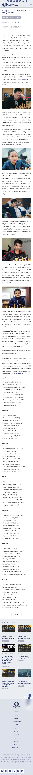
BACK (16, 615)
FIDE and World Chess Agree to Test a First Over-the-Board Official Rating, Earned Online (8, 660)
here (16, 353)
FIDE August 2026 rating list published (8, 637)
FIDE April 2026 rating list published (24, 682)
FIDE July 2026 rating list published (24, 637)
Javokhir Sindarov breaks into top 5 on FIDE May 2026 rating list (8, 684)
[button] (12, 22)
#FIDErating (17, 27)
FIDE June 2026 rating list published (24, 657)
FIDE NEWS (5, 27)
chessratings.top (24, 79)
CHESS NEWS (5, 653)
